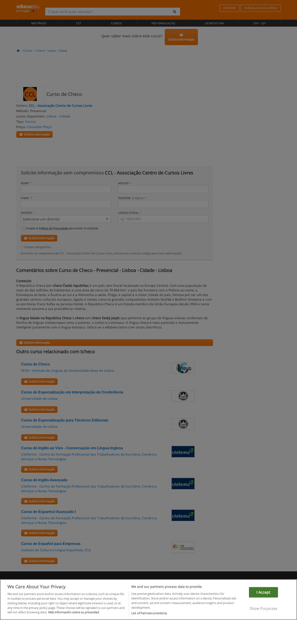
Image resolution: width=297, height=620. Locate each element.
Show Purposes (263, 608)
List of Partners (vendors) (149, 613)
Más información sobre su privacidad (73, 612)
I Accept (263, 592)
